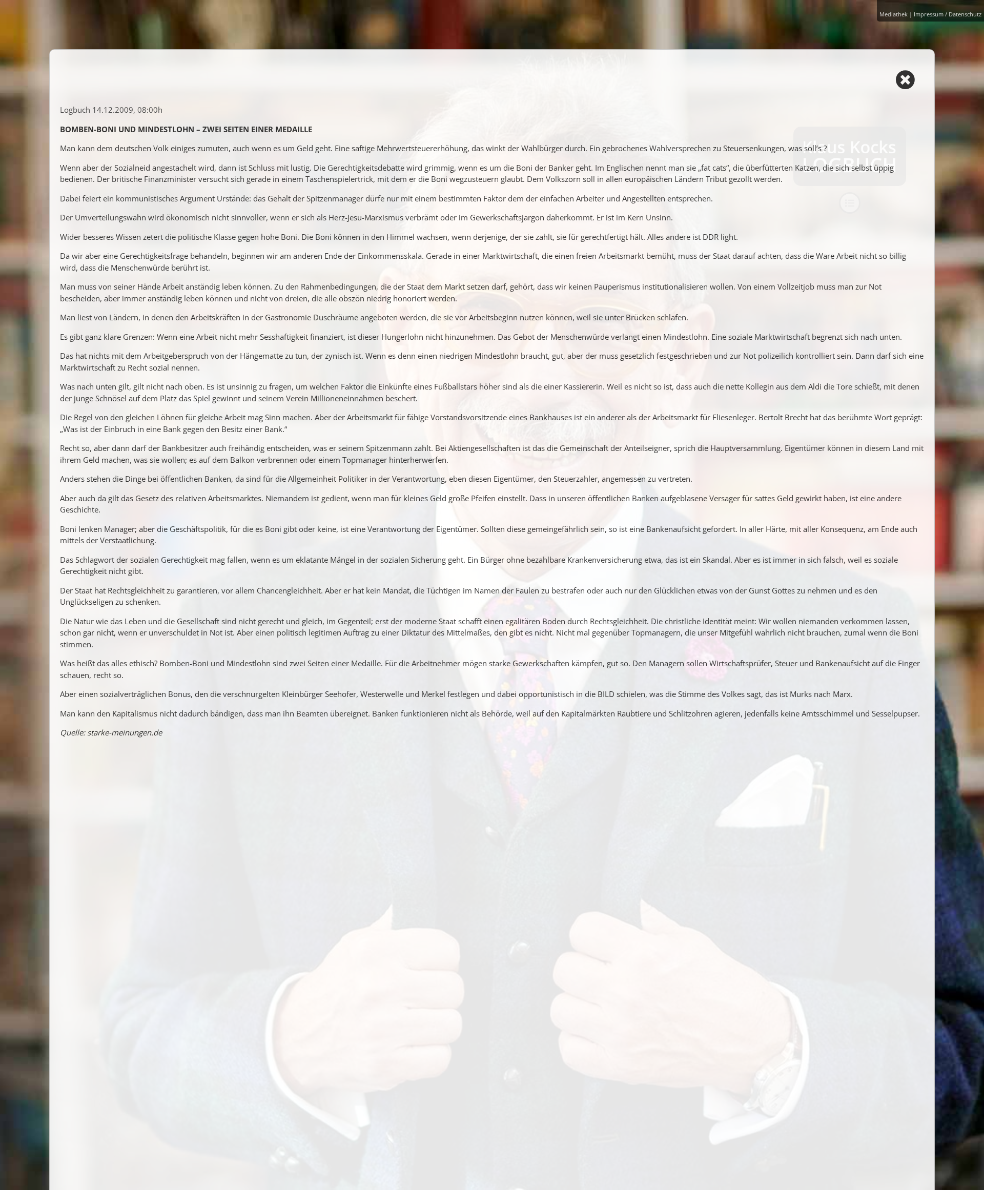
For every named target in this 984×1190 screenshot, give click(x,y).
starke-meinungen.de (124, 732)
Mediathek (893, 14)
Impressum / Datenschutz (947, 14)
